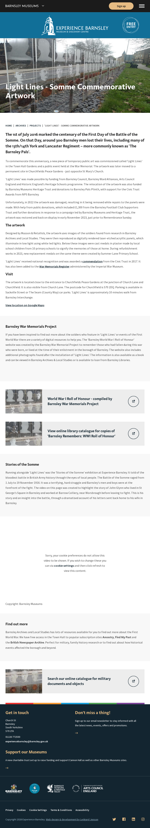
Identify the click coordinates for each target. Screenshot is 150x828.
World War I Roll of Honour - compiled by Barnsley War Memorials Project (80, 401)
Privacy (9, 810)
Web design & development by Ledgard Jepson (72, 819)
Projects (35, 125)
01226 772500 (12, 736)
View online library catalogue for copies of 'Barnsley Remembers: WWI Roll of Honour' (81, 433)
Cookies (21, 810)
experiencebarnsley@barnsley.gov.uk (26, 741)
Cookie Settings (38, 810)
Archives (21, 125)
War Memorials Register (54, 266)
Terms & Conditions (61, 810)
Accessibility (82, 810)
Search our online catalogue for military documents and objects (79, 681)
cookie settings (64, 565)
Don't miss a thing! (92, 712)
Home (8, 125)
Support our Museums (26, 752)
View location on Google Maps (24, 305)
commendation (92, 261)
